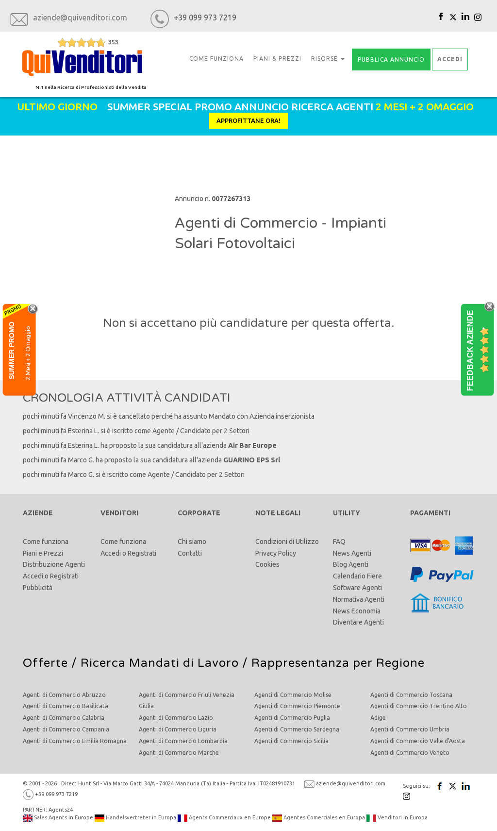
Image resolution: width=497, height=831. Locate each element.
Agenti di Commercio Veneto (409, 752)
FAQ (339, 541)
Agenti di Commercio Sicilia (291, 741)
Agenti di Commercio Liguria (177, 729)
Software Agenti (357, 588)
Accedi (33, 576)
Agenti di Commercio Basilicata (65, 706)
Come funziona (45, 541)
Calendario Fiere (357, 576)
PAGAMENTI (430, 513)
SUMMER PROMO (12, 350)
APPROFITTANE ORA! (248, 120)
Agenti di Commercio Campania (66, 729)
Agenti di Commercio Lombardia (183, 741)
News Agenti (352, 553)
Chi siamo (192, 541)
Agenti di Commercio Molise (292, 695)
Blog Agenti (350, 564)
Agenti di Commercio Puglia (292, 717)
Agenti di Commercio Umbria (409, 729)
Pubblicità (37, 588)
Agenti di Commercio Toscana (411, 695)
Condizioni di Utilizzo (287, 541)
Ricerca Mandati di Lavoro (160, 663)
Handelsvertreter (127, 817)
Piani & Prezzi (277, 58)
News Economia (357, 611)
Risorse (325, 58)
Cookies (267, 564)
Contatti (190, 553)
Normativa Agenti (358, 599)
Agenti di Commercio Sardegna (296, 729)
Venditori (389, 817)
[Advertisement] (96, 206)
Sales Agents (50, 817)
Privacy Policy (275, 553)
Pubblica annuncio (391, 59)
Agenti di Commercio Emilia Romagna (75, 741)
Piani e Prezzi (43, 553)
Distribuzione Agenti (54, 564)
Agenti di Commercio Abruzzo (64, 695)
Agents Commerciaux (215, 817)
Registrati (64, 576)
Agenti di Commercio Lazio (176, 717)
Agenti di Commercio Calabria (63, 717)
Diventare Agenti (358, 622)
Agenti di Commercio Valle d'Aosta (417, 741)
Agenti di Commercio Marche (179, 752)
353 (113, 41)
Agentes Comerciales (309, 817)
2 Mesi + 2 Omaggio (28, 352)
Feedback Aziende (470, 349)
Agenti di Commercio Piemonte (297, 706)
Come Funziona (216, 58)
